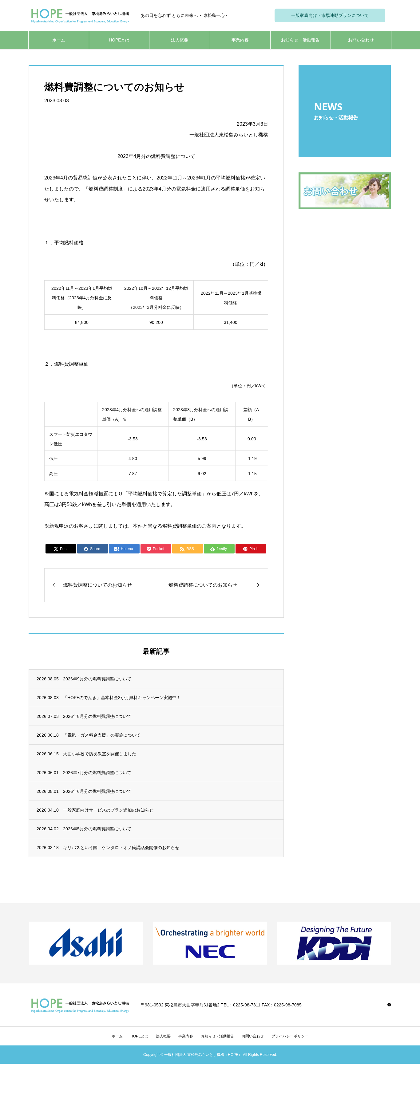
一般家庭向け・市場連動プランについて (330, 15)
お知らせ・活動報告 (300, 39)
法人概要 (179, 39)
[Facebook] (389, 1004)
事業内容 (240, 39)
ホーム (58, 39)
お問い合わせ (361, 39)
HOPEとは (119, 39)
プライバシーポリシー (289, 1036)
